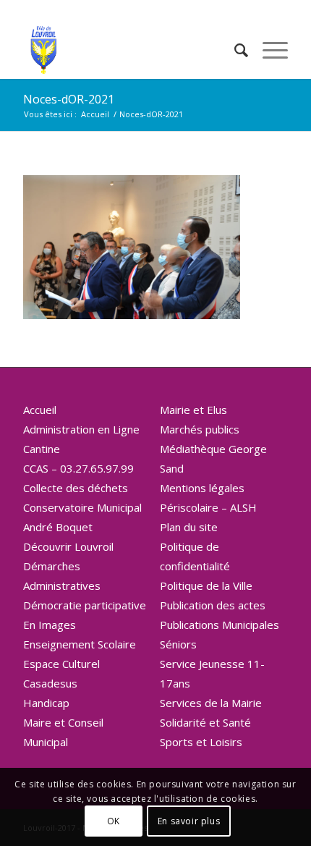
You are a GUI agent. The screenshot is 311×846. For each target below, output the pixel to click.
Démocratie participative (84, 605)
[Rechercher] (234, 50)
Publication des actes (212, 605)
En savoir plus (189, 821)
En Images (49, 624)
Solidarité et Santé (205, 722)
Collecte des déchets (75, 488)
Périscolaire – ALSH (208, 507)
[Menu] (268, 50)
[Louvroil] (128, 50)
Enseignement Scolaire (79, 644)
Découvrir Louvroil (68, 546)
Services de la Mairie (211, 702)
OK (113, 821)
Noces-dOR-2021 (68, 99)
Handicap (46, 702)
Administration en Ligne (81, 429)
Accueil (39, 409)
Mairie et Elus (193, 409)
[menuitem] (234, 50)
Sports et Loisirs (201, 742)
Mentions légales (202, 488)
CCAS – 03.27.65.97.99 (78, 468)
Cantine (41, 448)
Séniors (178, 644)
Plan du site (189, 527)
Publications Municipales (219, 624)
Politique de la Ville (206, 585)
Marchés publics (199, 429)
